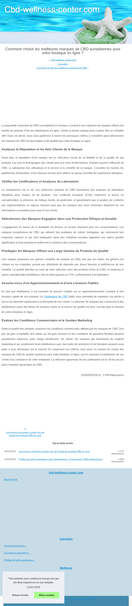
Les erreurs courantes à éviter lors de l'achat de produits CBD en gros (25, 434)
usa (66, 602)
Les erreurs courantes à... (17, 552)
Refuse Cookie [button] (20, 595)
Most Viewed (10, 479)
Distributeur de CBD (56, 296)
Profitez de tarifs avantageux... (19, 560)
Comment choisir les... (15, 545)
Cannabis (63, 64)
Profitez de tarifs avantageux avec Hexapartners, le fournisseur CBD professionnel (60, 459)
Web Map (74, 599)
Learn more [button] (33, 586)
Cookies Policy (88, 599)
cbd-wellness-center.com (63, 60)
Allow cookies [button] (46, 595)
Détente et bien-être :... (16, 589)
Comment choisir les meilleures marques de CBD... (63, 68)
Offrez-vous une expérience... (19, 575)
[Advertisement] (62, 94)
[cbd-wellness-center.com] (66, 22)
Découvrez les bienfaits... (17, 582)
